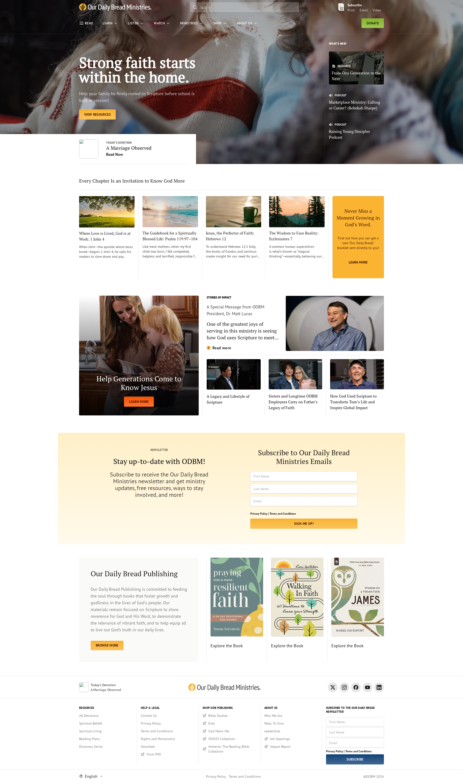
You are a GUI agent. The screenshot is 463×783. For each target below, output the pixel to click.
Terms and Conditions (283, 513)
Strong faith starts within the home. (137, 69)
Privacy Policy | (259, 513)
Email (364, 10)
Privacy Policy (216, 776)
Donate (373, 23)
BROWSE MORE (107, 645)
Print (351, 10)
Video (377, 10)
